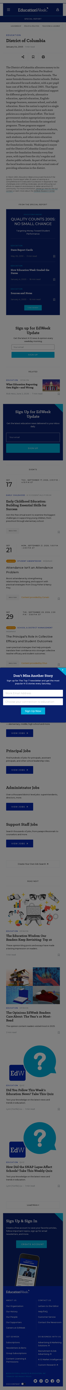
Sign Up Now (33, 710)
